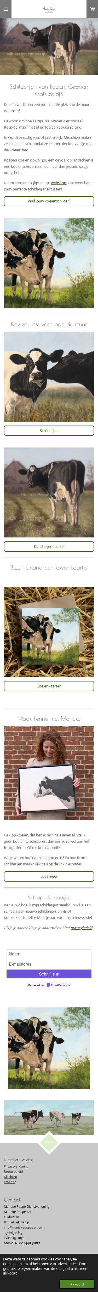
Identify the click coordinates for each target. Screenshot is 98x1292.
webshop (58, 182)
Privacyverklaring (16, 1166)
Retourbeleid (13, 1171)
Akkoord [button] (77, 1284)
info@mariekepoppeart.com (24, 1227)
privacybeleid (81, 927)
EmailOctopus (60, 985)
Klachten (10, 1177)
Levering (10, 1182)
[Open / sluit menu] (5, 9)
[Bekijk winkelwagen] (92, 9)
